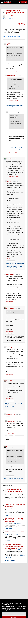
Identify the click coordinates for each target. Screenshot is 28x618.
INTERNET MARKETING (8, 18)
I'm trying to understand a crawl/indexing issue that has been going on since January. (14, 546)
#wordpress (17, 36)
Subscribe (11, 21)
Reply (6, 501)
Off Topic (16, 507)
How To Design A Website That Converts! (13, 478)
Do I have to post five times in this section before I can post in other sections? (14, 520)
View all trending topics (9, 560)
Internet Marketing (19, 549)
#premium (10, 36)
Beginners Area (20, 492)
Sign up (24, 2)
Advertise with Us (21, 566)
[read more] (11, 513)
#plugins (5, 36)
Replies (7, 515)
